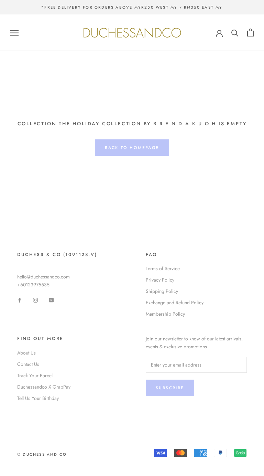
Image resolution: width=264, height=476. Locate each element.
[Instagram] (35, 300)
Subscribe (170, 388)
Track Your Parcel (35, 375)
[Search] (235, 32)
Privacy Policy (160, 279)
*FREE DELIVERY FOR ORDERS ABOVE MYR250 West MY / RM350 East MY (131, 7)
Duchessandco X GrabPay (43, 386)
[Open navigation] (14, 32)
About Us (26, 352)
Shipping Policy (162, 291)
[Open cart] (250, 32)
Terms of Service (163, 268)
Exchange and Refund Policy (175, 302)
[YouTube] (51, 300)
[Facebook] (19, 300)
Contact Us (28, 364)
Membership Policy (165, 313)
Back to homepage (132, 148)
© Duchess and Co (42, 454)
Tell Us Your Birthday (38, 398)
